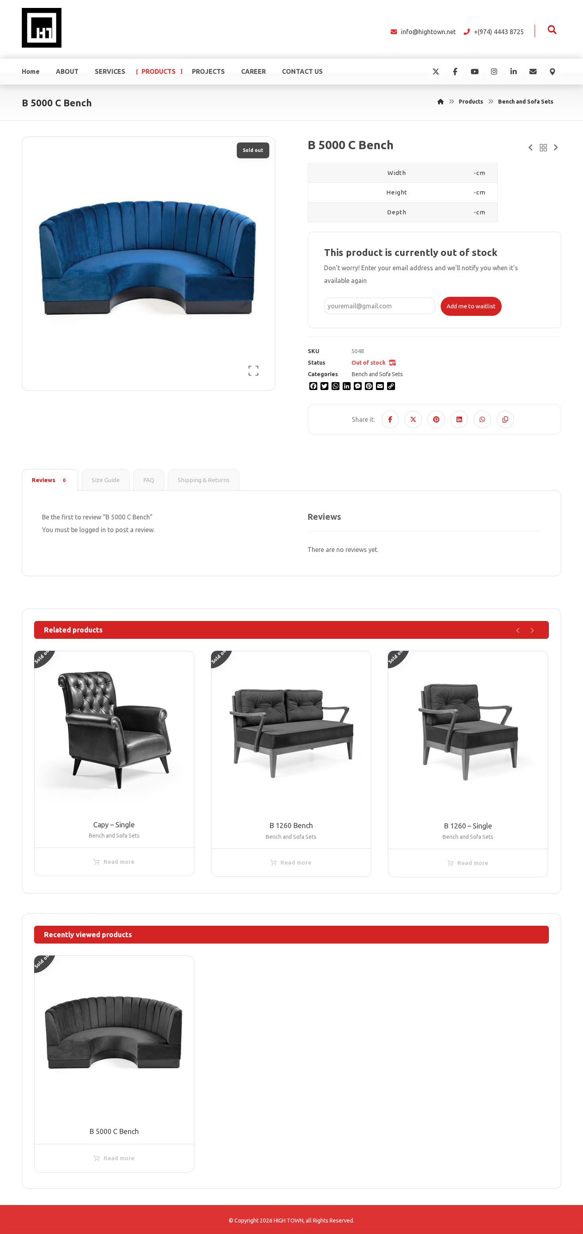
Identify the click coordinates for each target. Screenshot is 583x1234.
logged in (92, 529)
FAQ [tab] (148, 480)
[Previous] (518, 630)
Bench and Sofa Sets (377, 374)
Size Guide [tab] (106, 480)
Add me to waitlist (471, 306)
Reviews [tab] (48, 480)
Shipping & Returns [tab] (204, 480)
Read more (119, 861)
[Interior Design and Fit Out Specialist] (41, 28)
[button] (552, 30)
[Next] (532, 630)
